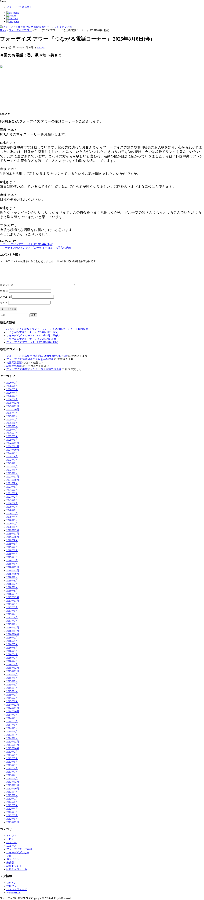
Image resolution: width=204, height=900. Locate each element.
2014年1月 (12, 738)
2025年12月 (12, 402)
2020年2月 (12, 523)
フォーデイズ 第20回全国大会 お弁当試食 (30, 359)
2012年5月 (12, 805)
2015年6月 (12, 684)
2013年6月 (12, 761)
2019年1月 (12, 563)
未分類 (10, 862)
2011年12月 (12, 822)
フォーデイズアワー (20, 30)
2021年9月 (12, 483)
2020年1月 (12, 527)
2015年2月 (12, 698)
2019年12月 (12, 530)
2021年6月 (12, 493)
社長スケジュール (16, 869)
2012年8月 (12, 795)
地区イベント (14, 859)
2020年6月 (12, 510)
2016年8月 (12, 641)
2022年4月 (12, 470)
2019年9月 (12, 540)
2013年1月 (12, 778)
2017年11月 (12, 600)
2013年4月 (12, 768)
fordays (40, 47)
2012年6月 (12, 802)
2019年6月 (12, 550)
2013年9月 (12, 751)
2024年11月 (12, 446)
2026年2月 (12, 396)
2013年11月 (12, 745)
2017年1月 (12, 624)
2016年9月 (12, 637)
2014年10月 (12, 711)
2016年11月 (12, 631)
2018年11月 (12, 570)
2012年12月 (12, 782)
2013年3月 (12, 771)
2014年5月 (12, 728)
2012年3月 (12, 812)
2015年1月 (12, 701)
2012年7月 (12, 798)
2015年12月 (12, 667)
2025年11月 (12, 406)
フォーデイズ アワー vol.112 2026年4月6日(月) (32, 342)
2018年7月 (12, 584)
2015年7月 (12, 681)
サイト (4, 302)
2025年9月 (12, 413)
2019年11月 (12, 533)
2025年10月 (12, 409)
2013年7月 (12, 758)
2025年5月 (12, 426)
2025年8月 (12, 416)
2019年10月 (12, 537)
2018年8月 (12, 580)
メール (5, 296)
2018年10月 (12, 574)
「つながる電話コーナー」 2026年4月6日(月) (31, 339)
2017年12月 (12, 597)
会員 (8, 855)
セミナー (11, 842)
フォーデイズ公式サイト (20, 7)
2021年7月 (12, 490)
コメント (6, 285)
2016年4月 (12, 654)
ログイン (11, 882)
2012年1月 (12, 818)
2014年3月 (12, 735)
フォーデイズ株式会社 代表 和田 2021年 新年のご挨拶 (37, 355)
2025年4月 (12, 429)
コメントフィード (16, 889)
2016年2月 (12, 661)
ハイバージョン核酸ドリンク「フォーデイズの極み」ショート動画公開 (47, 328)
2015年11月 (12, 671)
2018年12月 (12, 567)
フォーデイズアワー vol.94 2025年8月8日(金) (26, 244)
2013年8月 (12, 755)
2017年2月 (12, 620)
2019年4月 (12, 553)
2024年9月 (12, 453)
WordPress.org (13, 892)
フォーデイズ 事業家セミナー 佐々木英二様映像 (33, 369)
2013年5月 (12, 765)
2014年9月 (12, 714)
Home (3, 30)
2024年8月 (12, 456)
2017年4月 (12, 614)
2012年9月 (12, 792)
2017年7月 (12, 607)
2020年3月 (12, 520)
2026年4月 (12, 392)
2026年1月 (12, 399)
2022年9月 (12, 459)
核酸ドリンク (14, 866)
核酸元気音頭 (14, 362)
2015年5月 (12, 688)
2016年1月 (12, 664)
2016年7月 (12, 644)
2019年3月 (12, 557)
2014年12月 (12, 704)
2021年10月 (12, 480)
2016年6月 (12, 647)
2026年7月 (12, 382)
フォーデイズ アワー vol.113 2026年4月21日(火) (32, 335)
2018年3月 (12, 594)
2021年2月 (12, 496)
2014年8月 (12, 718)
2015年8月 (12, 678)
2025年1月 (12, 439)
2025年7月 (12, 419)
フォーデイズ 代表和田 (20, 849)
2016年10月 (12, 634)
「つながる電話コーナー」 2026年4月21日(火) (32, 332)
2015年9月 (12, 674)
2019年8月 (12, 543)
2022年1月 (12, 473)
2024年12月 (12, 443)
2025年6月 (12, 423)
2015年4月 (12, 691)
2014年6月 (12, 724)
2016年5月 (12, 651)
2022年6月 (12, 466)
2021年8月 (12, 486)
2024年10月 (12, 449)
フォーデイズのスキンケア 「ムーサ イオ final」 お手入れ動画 (37, 247)
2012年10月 (12, 788)
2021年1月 (12, 500)
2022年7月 (12, 463)
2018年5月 (12, 590)
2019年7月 (12, 547)
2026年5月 (12, 389)
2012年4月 (12, 808)
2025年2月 (12, 436)
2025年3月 (12, 433)
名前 (4, 290)
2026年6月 (12, 386)
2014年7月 (12, 721)
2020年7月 (12, 506)
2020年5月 (12, 513)
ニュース (11, 845)
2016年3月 (12, 657)
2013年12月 (12, 741)
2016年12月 (12, 627)
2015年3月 (12, 694)
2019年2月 (12, 560)
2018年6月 (12, 587)
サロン (10, 839)
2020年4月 (12, 516)
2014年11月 (12, 708)
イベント (11, 835)
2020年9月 (12, 503)
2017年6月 (12, 610)
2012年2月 (12, 815)
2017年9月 (12, 604)
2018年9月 (12, 577)
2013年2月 (12, 775)
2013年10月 (12, 748)
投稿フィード (14, 886)
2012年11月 (12, 785)
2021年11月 (12, 476)
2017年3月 (12, 617)
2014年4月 (12, 731)
